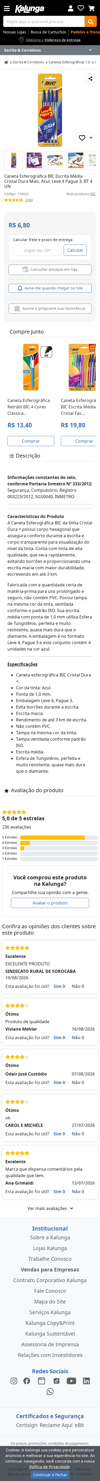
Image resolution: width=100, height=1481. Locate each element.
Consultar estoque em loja (53, 269)
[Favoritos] (80, 8)
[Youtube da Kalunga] (71, 1381)
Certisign (27, 1425)
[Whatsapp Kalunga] (50, 1391)
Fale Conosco (50, 1290)
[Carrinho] (91, 7)
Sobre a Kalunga (50, 1237)
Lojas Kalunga (50, 1248)
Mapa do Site (50, 1301)
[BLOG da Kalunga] (86, 1381)
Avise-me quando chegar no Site (53, 288)
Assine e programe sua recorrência (53, 308)
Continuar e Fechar (50, 1474)
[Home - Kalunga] (6, 62)
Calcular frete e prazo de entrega (43, 239)
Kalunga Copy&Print (50, 1323)
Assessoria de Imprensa (50, 1344)
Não (78, 986)
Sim (59, 986)
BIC (93, 193)
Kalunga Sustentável (50, 1333)
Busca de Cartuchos (48, 31)
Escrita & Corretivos (28, 62)
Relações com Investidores (50, 1355)
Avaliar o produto (50, 903)
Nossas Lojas (14, 31)
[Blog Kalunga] (41, 1381)
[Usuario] (70, 8)
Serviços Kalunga (50, 1312)
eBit (79, 1425)
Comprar (31, 441)
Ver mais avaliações (47, 1208)
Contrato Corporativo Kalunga (50, 1280)
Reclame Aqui (56, 1425)
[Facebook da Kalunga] (27, 1381)
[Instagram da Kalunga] (13, 1381)
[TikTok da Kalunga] (56, 1381)
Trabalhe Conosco (50, 1258)
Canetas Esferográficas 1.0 (69, 62)
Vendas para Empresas (50, 1269)
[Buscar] (91, 21)
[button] (13, 160)
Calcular (75, 250)
